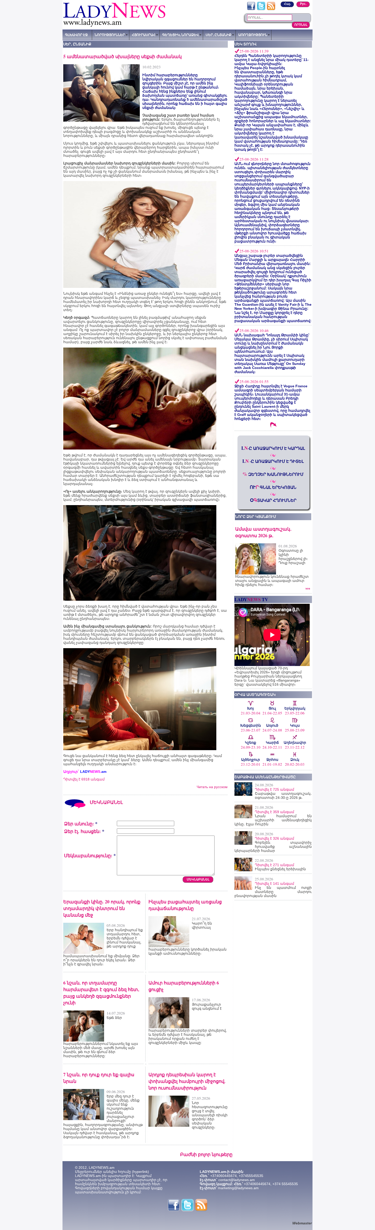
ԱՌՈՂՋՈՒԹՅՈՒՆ (252, 34)
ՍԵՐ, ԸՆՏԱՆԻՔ (218, 34)
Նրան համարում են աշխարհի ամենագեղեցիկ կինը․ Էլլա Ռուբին (273, 820)
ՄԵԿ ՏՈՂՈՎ (245, 44)
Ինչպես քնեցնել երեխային (280, 869)
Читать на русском (212, 787)
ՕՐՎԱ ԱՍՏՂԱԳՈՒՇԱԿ (255, 695)
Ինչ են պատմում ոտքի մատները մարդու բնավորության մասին (273, 892)
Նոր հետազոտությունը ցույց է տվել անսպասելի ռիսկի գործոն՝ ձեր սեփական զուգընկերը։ (210, 1115)
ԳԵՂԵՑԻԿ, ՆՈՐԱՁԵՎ (180, 34)
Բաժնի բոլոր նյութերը (206, 1154)
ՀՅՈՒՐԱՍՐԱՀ (143, 34)
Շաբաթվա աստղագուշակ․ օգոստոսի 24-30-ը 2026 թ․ (283, 795)
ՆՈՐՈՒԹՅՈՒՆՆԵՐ (110, 34)
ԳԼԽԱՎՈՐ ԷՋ (76, 34)
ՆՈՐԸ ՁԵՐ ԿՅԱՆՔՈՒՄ (255, 517)
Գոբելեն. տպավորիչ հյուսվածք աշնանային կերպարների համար (273, 846)
